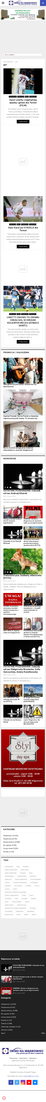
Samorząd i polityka (8, 1027)
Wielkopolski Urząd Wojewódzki (15, 908)
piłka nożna (18, 886)
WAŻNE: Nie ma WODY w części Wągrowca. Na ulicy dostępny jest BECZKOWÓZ (33, 721)
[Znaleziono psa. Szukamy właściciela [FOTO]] (23, 561)
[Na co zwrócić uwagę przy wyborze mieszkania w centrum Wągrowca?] (23, 434)
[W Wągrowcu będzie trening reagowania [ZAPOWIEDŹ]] (33, 690)
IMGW (30, 873)
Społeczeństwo (8, 842)
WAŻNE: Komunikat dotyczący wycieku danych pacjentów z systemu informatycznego (11, 610)
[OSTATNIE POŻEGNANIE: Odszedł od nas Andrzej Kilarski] (23, 477)
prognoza (8, 898)
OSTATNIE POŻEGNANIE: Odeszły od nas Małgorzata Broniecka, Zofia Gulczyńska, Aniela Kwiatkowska (21, 669)
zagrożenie (30, 911)
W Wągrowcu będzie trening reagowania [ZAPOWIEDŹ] (32, 699)
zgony (19, 914)
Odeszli (3, 1023)
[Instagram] (23, 1082)
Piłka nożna (21, 96)
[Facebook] (10, 1082)
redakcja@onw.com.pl (31, 1076)
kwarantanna (21, 876)
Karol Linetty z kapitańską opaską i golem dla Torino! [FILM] (23, 102)
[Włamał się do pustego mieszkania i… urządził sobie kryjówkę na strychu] (33, 599)
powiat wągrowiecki (12, 895)
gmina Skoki (25, 870)
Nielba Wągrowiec (21, 879)
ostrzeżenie (34, 882)
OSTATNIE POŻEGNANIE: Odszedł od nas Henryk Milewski (12, 541)
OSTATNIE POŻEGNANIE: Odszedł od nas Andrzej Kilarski (21, 492)
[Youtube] (29, 1082)
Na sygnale (7, 845)
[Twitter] (17, 1082)
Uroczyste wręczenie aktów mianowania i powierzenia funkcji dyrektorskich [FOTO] (32, 542)
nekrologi (8, 879)
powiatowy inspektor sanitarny (15, 892)
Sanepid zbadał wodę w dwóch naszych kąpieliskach (12, 521)
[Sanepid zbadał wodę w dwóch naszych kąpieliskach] (12, 512)
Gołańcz (23, 873)
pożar (24, 895)
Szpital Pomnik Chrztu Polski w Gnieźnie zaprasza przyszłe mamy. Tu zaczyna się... (20, 417)
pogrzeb (28, 886)
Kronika (5, 852)
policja (36, 886)
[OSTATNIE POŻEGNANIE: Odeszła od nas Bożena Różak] (12, 711)
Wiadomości (33, 96)
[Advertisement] (23, 38)
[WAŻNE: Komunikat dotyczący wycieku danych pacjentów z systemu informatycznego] (12, 599)
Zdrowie (4, 1030)
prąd (16, 898)
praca (31, 895)
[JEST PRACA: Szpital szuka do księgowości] (12, 623)
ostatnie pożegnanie (20, 882)
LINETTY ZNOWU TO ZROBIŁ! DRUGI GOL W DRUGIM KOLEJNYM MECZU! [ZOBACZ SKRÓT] (23, 321)
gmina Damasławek (11, 870)
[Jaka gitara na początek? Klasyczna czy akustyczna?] (23, 371)
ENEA (18, 866)
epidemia (25, 866)
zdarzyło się (9, 914)
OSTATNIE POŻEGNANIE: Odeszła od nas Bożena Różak (12, 720)
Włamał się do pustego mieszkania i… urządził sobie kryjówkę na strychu (32, 609)
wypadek (33, 908)
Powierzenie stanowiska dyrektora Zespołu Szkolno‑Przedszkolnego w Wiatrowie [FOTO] (33, 634)
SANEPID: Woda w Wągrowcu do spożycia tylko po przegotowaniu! (33, 521)
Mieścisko (33, 876)
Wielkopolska (21, 905)
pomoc (15, 889)
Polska (7, 889)
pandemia (8, 886)
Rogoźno (24, 898)
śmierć (26, 914)
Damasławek (9, 866)
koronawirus (9, 876)
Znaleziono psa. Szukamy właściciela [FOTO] (22, 577)
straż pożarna (17, 902)
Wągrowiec (19, 911)
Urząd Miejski (9, 905)
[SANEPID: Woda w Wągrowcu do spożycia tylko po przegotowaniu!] (33, 512)
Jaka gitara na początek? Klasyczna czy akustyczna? (19, 385)
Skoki (6, 902)
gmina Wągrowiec (11, 873)
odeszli (7, 882)
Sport (26, 96)
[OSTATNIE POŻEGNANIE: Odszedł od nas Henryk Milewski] (12, 532)
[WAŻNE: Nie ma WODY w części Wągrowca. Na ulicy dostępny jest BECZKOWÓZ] (33, 711)
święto (34, 914)
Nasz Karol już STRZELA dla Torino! (23, 229)
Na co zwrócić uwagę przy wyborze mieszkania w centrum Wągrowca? (18, 449)
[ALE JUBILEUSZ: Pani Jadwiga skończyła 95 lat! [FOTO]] (12, 690)
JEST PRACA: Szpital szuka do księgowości (11, 632)
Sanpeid (33, 898)
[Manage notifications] (4, 1098)
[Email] (35, 1082)
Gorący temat (12, 96)
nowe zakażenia (36, 879)
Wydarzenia (33, 224)
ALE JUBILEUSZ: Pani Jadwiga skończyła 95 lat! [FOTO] (11, 699)
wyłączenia (8, 911)
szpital (27, 902)
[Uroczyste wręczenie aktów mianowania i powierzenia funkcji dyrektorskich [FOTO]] (33, 532)
